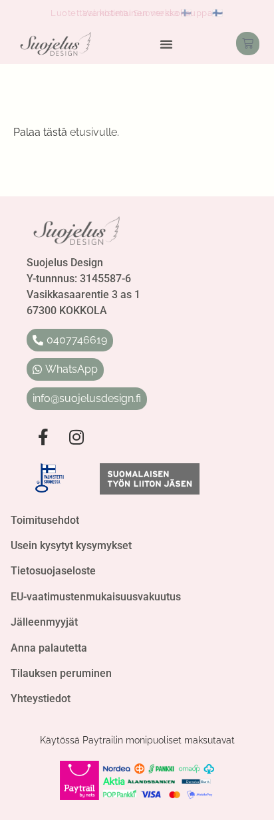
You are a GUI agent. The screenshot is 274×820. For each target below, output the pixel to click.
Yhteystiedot (40, 698)
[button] (166, 44)
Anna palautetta (49, 648)
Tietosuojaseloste (53, 570)
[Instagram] (76, 436)
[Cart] (247, 43)
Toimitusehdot (45, 520)
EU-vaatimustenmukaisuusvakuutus (96, 596)
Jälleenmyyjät (44, 622)
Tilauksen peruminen (61, 673)
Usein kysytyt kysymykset (71, 545)
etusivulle (93, 132)
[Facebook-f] (43, 436)
